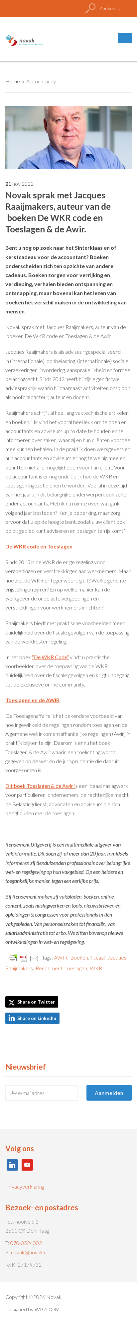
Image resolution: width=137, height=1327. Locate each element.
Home (12, 81)
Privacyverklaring (24, 1186)
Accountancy (41, 81)
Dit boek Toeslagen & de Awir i (40, 786)
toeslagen (76, 968)
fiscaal (98, 957)
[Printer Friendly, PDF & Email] (23, 958)
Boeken (79, 957)
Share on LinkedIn (36, 1018)
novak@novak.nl (29, 1252)
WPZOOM (47, 1309)
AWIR (61, 957)
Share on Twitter (35, 1002)
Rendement (49, 968)
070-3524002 (26, 1243)
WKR (96, 968)
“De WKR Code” (50, 657)
